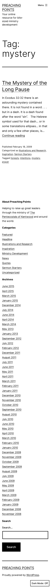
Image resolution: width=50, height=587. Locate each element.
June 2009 (8, 480)
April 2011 (7, 376)
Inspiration (7, 154)
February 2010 (10, 442)
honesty (15, 158)
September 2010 (11, 409)
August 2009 (9, 471)
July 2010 (7, 419)
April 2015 (8, 291)
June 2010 (8, 423)
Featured (7, 234)
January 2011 (10, 390)
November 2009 (11, 457)
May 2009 (8, 485)
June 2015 (8, 286)
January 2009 (10, 504)
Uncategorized (10, 272)
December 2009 (11, 452)
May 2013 (7, 328)
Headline (7, 239)
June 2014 (8, 314)
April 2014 (8, 319)
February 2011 (10, 385)
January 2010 (10, 447)
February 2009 (10, 499)
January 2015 (10, 300)
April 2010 (8, 433)
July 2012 (7, 343)
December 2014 (11, 305)
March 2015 (9, 295)
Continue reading (13, 135)
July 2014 (7, 309)
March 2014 (9, 324)
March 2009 (9, 495)
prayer (5, 161)
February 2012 (10, 348)
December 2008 (11, 509)
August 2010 (9, 414)
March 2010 (9, 438)
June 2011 (8, 367)
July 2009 (8, 476)
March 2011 (9, 381)
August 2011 (9, 357)
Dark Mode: (38, 583)
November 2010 (11, 400)
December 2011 (11, 352)
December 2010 (11, 395)
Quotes (6, 263)
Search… (7, 527)
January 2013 (10, 333)
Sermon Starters (23, 154)
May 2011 (7, 371)
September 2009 (12, 466)
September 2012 (11, 338)
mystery (36, 158)
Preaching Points (18, 568)
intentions (25, 158)
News (5, 258)
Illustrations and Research (32, 150)
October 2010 (10, 404)
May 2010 (7, 428)
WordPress (32, 575)
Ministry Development (15, 253)
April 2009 (8, 490)
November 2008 (11, 513)
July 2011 (7, 362)
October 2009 (10, 461)
